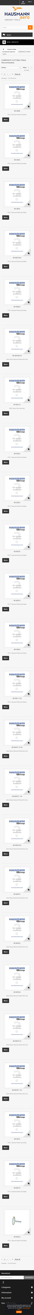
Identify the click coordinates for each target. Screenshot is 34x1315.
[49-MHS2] (17, 929)
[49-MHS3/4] (17, 831)
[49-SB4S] (17, 96)
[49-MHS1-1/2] (17, 1075)
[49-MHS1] (17, 880)
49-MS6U (17, 307)
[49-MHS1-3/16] (17, 733)
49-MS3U (17, 600)
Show (24, 67)
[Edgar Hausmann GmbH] (17, 13)
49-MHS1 (17, 894)
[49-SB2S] (17, 145)
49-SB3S (17, 209)
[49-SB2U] (17, 439)
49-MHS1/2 (17, 1041)
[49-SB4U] (17, 635)
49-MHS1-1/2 (17, 1090)
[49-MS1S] (17, 1173)
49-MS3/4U (17, 258)
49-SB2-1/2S (17, 698)
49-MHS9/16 (17, 356)
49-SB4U (17, 649)
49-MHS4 (17, 992)
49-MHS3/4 (17, 845)
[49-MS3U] (17, 586)
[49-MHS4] (17, 977)
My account (6, 1298)
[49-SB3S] (17, 194)
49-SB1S (17, 1139)
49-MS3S (17, 551)
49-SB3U (17, 502)
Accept (19, 1312)
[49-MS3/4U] (17, 243)
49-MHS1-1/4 (17, 796)
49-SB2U (17, 453)
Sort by (3, 67)
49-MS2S (17, 1237)
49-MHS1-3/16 (17, 747)
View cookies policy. (23, 1308)
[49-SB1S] (17, 1124)
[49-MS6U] (17, 292)
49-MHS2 (17, 943)
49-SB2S (17, 160)
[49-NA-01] (17, 390)
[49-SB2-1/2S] (17, 684)
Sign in (30, 1)
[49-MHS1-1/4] (17, 782)
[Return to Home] (3, 49)
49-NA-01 (17, 404)
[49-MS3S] (17, 537)
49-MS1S (17, 1188)
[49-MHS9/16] (17, 341)
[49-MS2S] (17, 1222)
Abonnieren (29, 1277)
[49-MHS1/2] (17, 1026)
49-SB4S (17, 111)
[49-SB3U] (17, 488)
